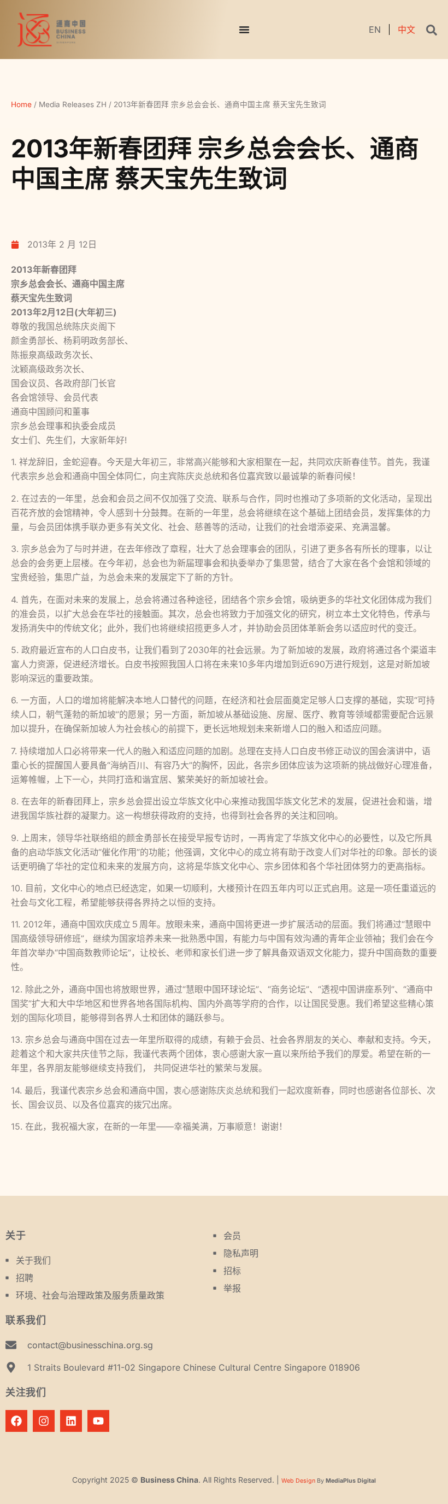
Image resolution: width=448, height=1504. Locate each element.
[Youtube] (98, 1421)
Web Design (298, 1480)
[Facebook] (16, 1421)
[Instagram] (44, 1421)
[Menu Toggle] (244, 29)
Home (21, 104)
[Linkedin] (71, 1421)
